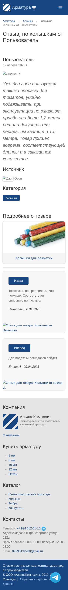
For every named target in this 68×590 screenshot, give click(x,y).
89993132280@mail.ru (27, 551)
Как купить (15, 508)
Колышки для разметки (34, 258)
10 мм (12, 464)
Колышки (11, 197)
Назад (18, 280)
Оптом (13, 474)
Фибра (13, 503)
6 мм (11, 455)
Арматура (21, 7)
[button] (33, 7)
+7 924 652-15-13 (29, 528)
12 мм (12, 469)
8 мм (11, 460)
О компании (11, 435)
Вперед (19, 348)
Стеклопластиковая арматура (29, 494)
